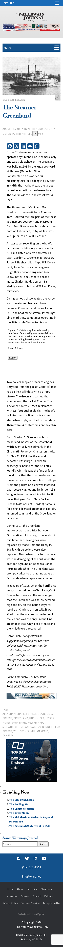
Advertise (12, 896)
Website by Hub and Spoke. (31, 914)
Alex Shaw (9, 713)
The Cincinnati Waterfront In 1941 (29, 826)
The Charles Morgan (21, 808)
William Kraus (39, 731)
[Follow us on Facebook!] (18, 858)
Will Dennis (21, 731)
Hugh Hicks (36, 718)
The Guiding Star (19, 804)
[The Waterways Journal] (31, 16)
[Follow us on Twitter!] (27, 858)
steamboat (28, 726)
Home (10, 889)
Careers (25, 896)
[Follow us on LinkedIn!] (35, 858)
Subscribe (32, 889)
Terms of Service (30, 903)
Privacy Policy (10, 903)
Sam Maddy (39, 722)
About (20, 889)
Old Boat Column (14, 99)
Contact (36, 896)
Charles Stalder (27, 713)
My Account (47, 889)
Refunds (48, 896)
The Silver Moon (19, 813)
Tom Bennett (45, 726)
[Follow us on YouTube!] (44, 858)
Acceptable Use (51, 903)
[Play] (35, 134)
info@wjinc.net (31, 876)
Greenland (20, 718)
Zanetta (8, 735)
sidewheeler (11, 726)
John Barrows (21, 722)
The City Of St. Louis (21, 799)
